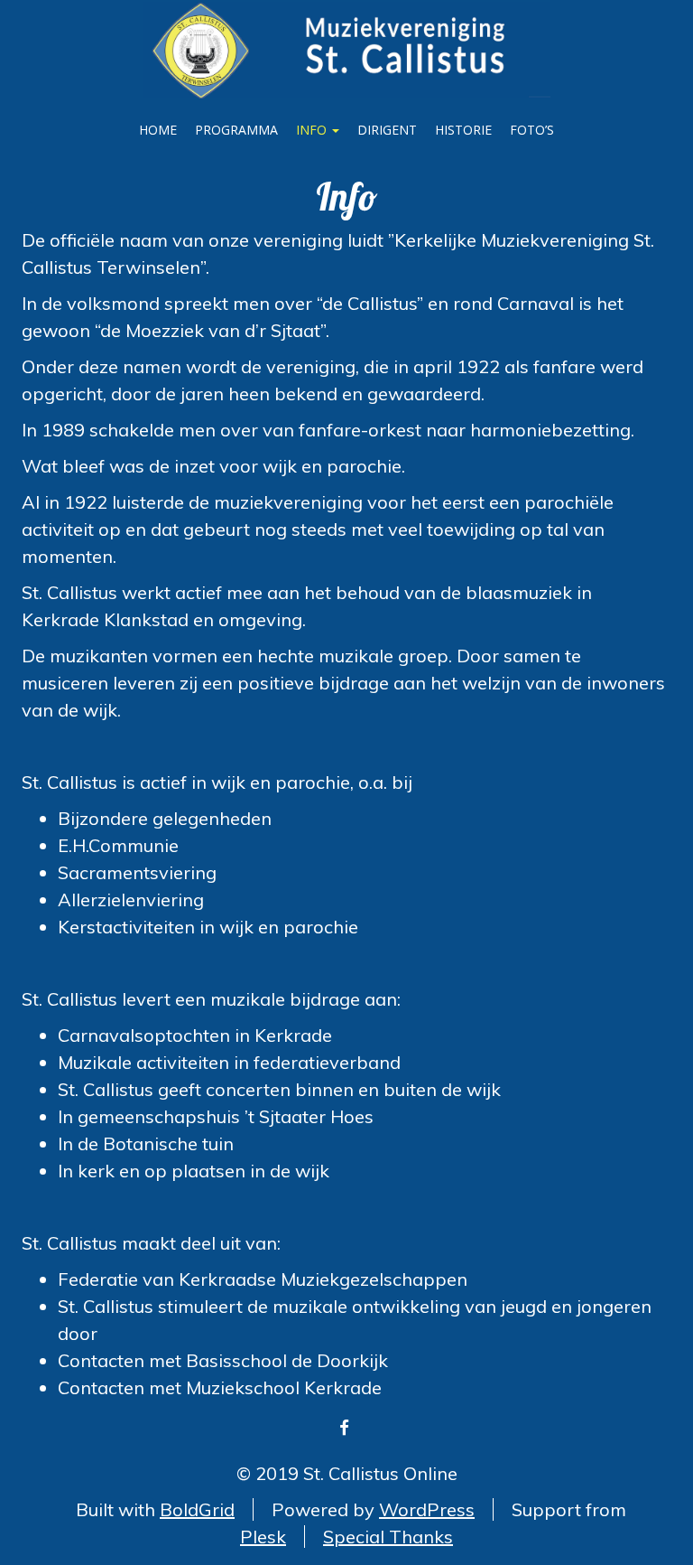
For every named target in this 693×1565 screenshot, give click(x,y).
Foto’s (532, 129)
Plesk (263, 1536)
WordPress (427, 1509)
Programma (236, 129)
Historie (463, 129)
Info (313, 129)
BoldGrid (197, 1509)
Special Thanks (388, 1536)
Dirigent (387, 129)
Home (158, 129)
